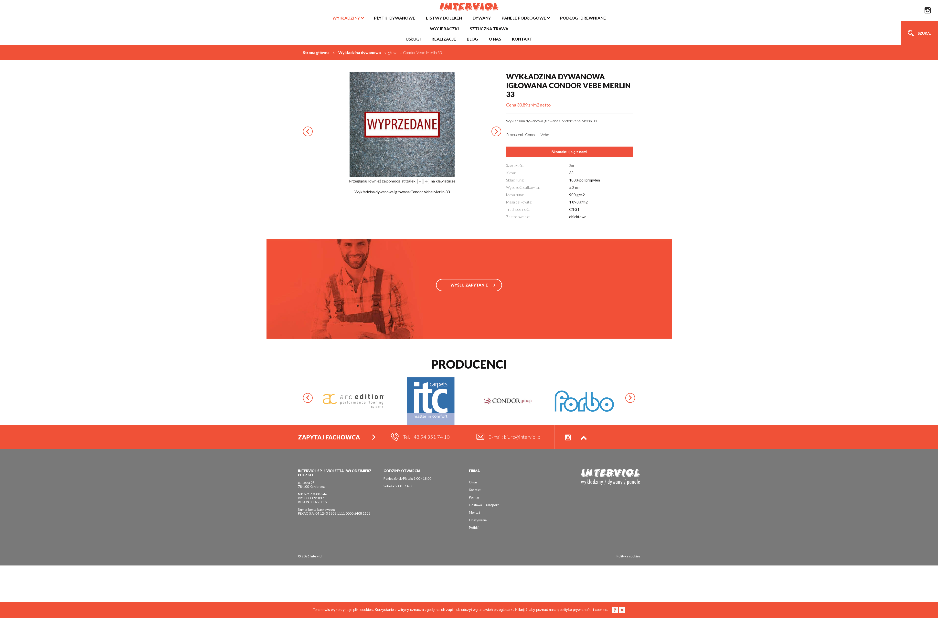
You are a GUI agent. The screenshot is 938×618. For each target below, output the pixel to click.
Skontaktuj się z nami (569, 151)
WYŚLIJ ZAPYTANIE (469, 285)
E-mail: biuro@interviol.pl (515, 437)
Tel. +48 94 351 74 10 (426, 437)
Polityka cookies (628, 556)
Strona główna (316, 52)
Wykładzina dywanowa (359, 52)
